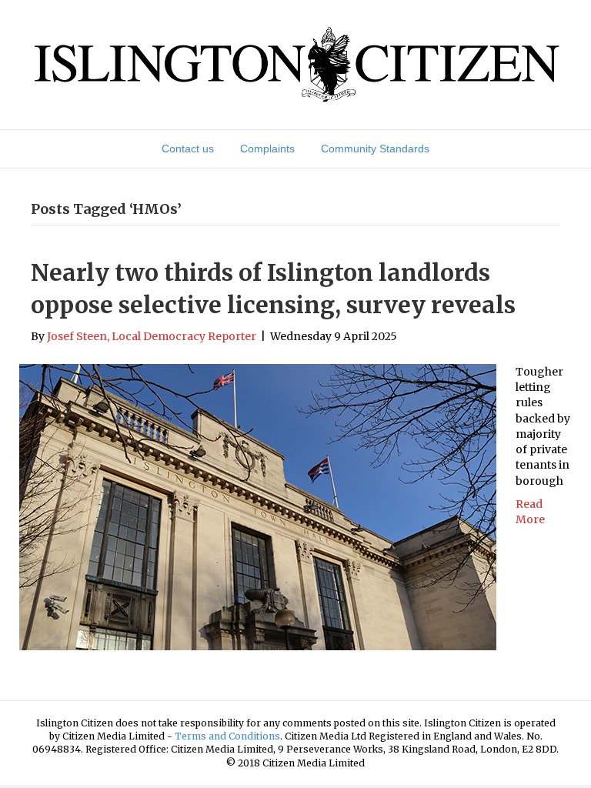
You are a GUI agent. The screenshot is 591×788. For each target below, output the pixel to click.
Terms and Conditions (227, 736)
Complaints (267, 148)
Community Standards (375, 148)
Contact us (188, 148)
